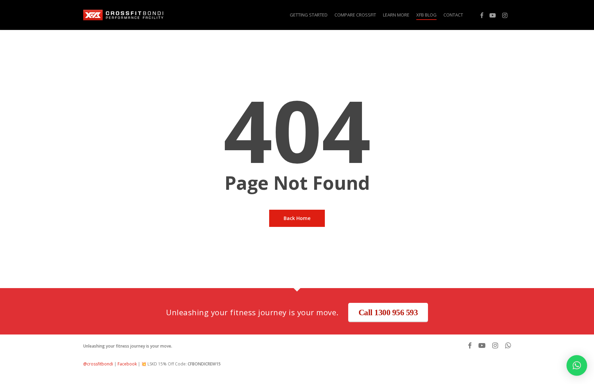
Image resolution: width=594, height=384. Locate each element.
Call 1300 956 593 (388, 312)
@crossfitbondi (98, 364)
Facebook (127, 364)
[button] (576, 365)
